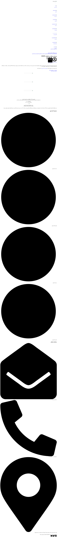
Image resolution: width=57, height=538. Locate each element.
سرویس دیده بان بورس (44, 68)
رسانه (44, 53)
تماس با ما (39, 53)
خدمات (48, 53)
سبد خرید (36, 53)
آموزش (46, 53)
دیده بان (52, 53)
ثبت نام (54, 2)
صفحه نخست (55, 53)
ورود (56, 2)
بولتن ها (50, 53)
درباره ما (42, 53)
